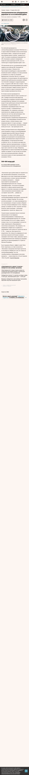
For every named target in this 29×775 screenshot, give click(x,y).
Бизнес (8, 10)
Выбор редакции (5, 6)
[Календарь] (13, 1)
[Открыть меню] (27, 1)
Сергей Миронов (14, 258)
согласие (20, 770)
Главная (3, 10)
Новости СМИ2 (5, 292)
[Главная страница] (1, 1)
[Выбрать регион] (18, 1)
